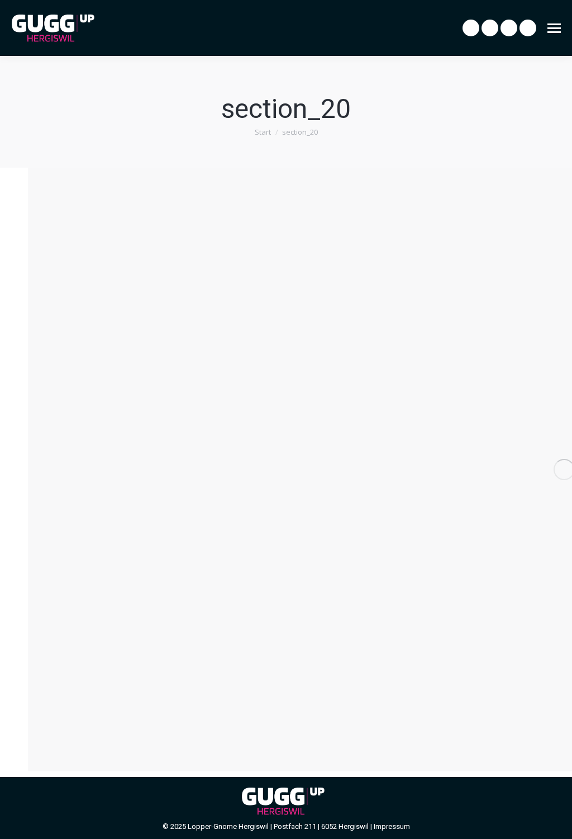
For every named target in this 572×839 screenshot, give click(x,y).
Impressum (392, 826)
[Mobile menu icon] (554, 28)
